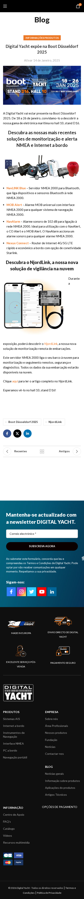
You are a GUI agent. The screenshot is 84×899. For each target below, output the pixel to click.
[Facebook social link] (7, 433)
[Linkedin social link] (27, 433)
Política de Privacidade (49, 892)
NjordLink (50, 344)
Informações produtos (42, 37)
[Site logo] (42, 6)
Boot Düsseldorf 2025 (23, 422)
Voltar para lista (42, 451)
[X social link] (17, 433)
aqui (15, 381)
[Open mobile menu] (5, 6)
